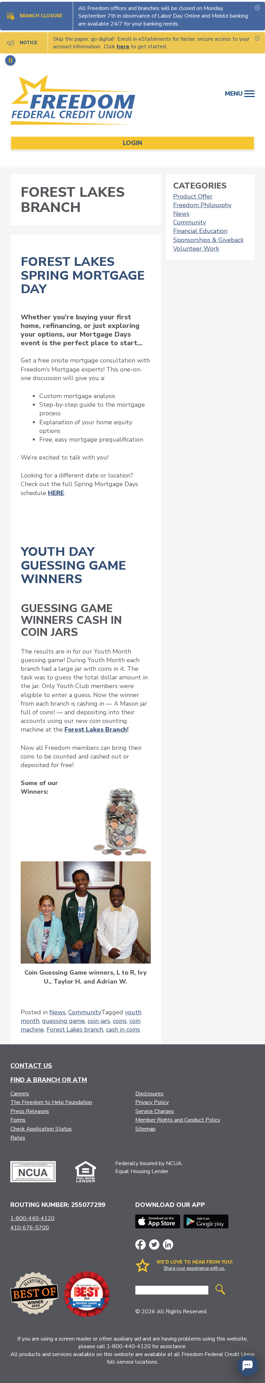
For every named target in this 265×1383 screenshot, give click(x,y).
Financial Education (200, 231)
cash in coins (123, 1029)
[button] (247, 1365)
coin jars (99, 1021)
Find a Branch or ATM (48, 1080)
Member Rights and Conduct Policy (177, 1120)
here (123, 46)
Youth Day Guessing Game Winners (73, 565)
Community (84, 1012)
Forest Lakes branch (75, 1029)
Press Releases (29, 1111)
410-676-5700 (29, 1227)
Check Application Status (41, 1129)
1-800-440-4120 (32, 1218)
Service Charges (154, 1111)
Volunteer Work (196, 248)
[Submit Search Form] (220, 1290)
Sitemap (145, 1129)
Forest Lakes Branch (96, 729)
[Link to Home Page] (76, 101)
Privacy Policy (152, 1102)
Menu (234, 93)
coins (120, 1021)
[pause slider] (10, 60)
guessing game (63, 1021)
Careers (19, 1093)
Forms (18, 1120)
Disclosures (149, 1093)
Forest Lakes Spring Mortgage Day (83, 275)
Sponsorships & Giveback (208, 240)
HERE (56, 493)
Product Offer (193, 196)
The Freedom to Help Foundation (51, 1102)
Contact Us (31, 1066)
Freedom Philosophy (202, 205)
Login (132, 143)
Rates (17, 1138)
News (57, 1012)
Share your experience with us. (194, 1268)
